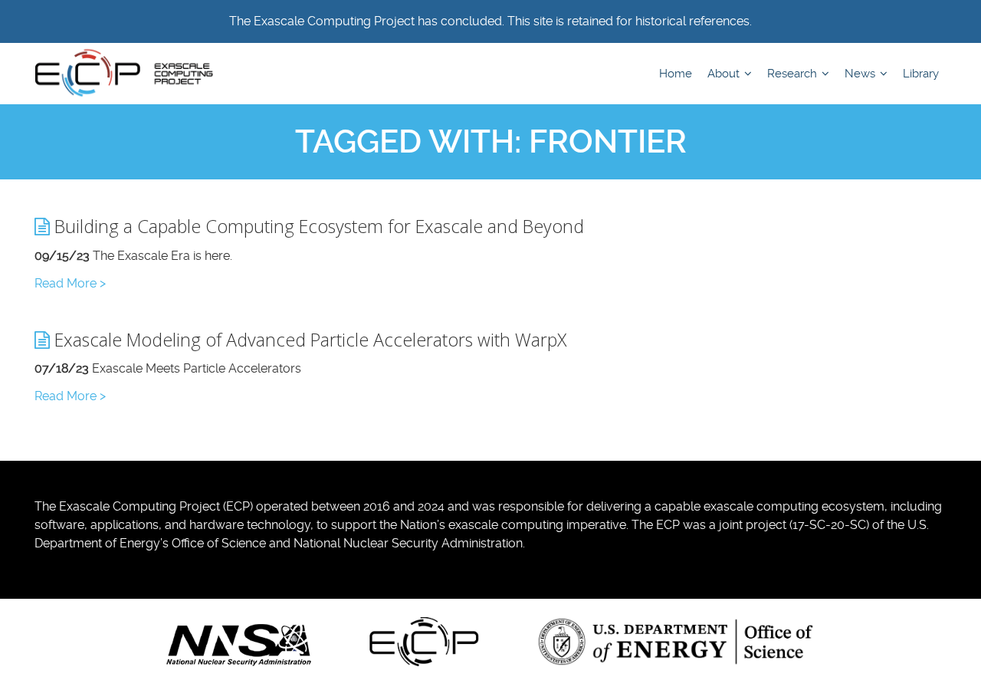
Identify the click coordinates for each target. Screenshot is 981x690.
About (725, 73)
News (861, 73)
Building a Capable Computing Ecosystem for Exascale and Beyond (317, 226)
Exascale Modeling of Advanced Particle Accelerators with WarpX (308, 339)
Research (793, 73)
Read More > (70, 283)
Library (921, 73)
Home (675, 73)
